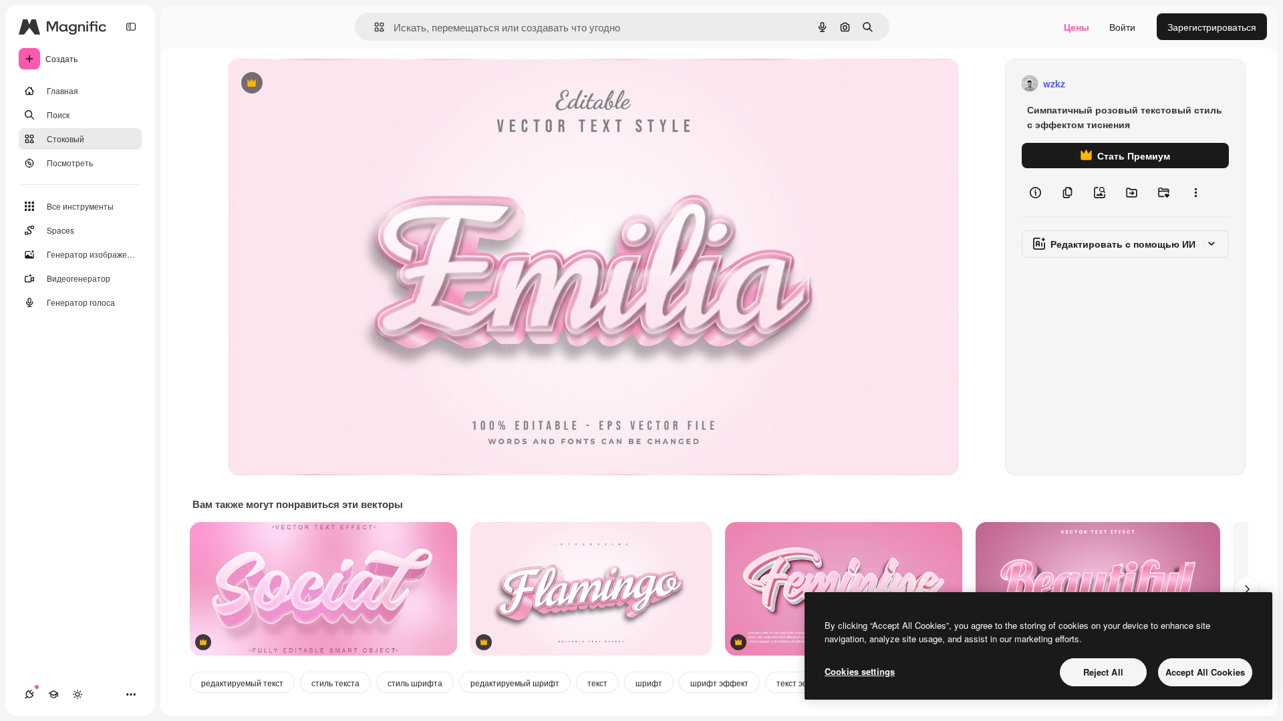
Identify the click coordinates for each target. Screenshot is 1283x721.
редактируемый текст (242, 682)
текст (597, 682)
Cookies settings (860, 671)
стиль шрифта (415, 682)
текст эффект (802, 682)
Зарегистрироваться (1211, 26)
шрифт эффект (719, 682)
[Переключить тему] (77, 694)
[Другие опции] (1195, 192)
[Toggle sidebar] (131, 26)
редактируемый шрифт (514, 682)
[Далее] (1247, 589)
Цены (1076, 26)
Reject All (1103, 672)
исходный (317, 84)
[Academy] (53, 694)
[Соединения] (29, 694)
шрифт (648, 682)
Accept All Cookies (1205, 672)
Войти (1122, 26)
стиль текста (335, 682)
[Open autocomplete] (373, 27)
